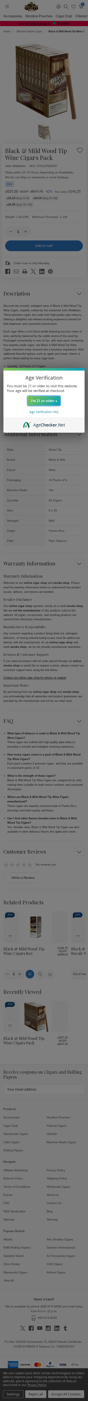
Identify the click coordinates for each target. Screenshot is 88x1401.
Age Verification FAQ (44, 412)
